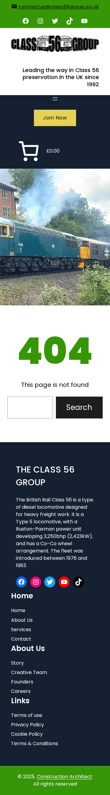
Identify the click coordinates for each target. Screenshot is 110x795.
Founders (22, 681)
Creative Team (29, 672)
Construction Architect (64, 776)
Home (18, 610)
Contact (21, 638)
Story (17, 662)
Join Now (55, 117)
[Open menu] (55, 98)
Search (79, 407)
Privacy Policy (27, 724)
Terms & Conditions (34, 743)
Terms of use (26, 715)
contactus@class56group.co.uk (58, 6)
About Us (22, 620)
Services (21, 629)
